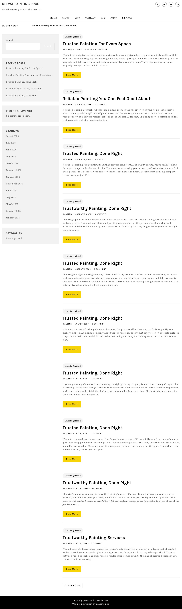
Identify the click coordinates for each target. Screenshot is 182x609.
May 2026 (11, 156)
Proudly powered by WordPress (91, 600)
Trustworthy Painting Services (94, 537)
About (66, 18)
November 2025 (14, 183)
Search (9, 40)
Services (127, 18)
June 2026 (11, 149)
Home (53, 18)
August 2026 (12, 136)
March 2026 (12, 163)
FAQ (103, 18)
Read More (72, 75)
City (77, 18)
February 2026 (13, 170)
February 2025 (13, 211)
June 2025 (11, 190)
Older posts (72, 585)
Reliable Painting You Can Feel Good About (54, 25)
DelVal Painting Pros (20, 4)
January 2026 (13, 177)
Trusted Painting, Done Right (22, 82)
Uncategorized (14, 238)
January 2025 (13, 217)
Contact (90, 18)
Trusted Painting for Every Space (24, 68)
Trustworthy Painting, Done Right (24, 88)
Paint (113, 18)
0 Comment (101, 49)
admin (69, 49)
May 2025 (11, 197)
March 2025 (12, 204)
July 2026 (11, 143)
